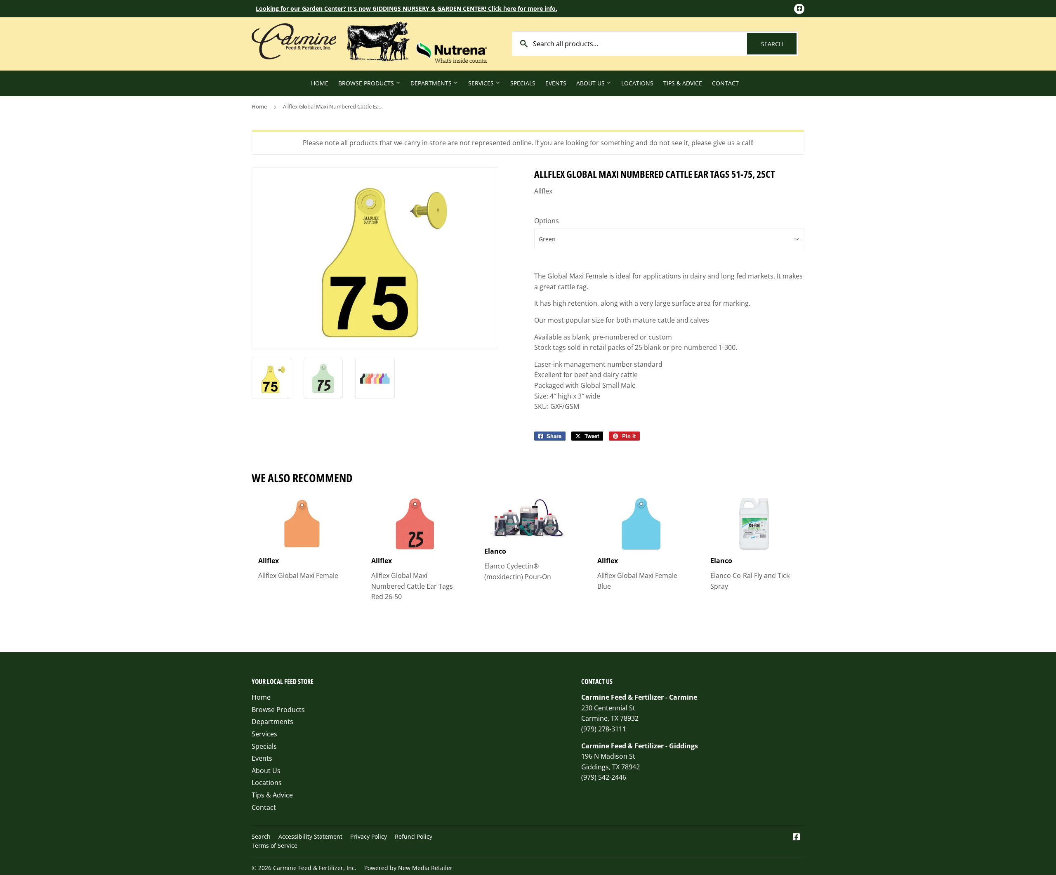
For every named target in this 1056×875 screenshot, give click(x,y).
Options (546, 220)
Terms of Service (274, 845)
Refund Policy (413, 836)
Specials (522, 83)
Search (779, 44)
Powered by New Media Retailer (408, 868)
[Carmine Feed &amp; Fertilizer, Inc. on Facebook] (796, 837)
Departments (431, 83)
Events (555, 83)
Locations (637, 83)
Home (319, 83)
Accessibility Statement (310, 836)
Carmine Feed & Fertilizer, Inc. (314, 868)
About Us (591, 83)
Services (481, 83)
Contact (725, 83)
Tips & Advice (682, 83)
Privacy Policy (368, 836)
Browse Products (367, 83)
